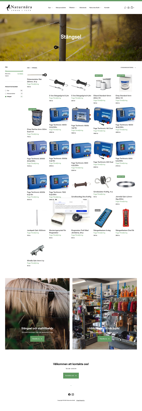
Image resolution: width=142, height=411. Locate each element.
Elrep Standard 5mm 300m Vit (123, 97)
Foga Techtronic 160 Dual (103, 128)
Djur (49, 7)
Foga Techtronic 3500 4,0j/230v (79, 164)
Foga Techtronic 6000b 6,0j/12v (36, 193)
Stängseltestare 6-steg (102, 230)
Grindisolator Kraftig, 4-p (103, 192)
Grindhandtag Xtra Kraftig (81, 197)
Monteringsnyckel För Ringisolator (57, 232)
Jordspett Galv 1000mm (36, 230)
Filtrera (20, 74)
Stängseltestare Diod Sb (125, 230)
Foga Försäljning (33, 84)
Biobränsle (83, 7)
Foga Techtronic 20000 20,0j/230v (36, 160)
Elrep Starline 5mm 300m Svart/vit (37, 131)
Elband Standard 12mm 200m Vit (102, 97)
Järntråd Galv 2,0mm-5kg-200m (124, 198)
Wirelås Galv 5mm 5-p (35, 261)
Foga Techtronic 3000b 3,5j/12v (58, 160)
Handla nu (36, 339)
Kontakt (106, 7)
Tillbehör (72, 7)
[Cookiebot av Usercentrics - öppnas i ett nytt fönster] (83, 199)
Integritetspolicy (80, 400)
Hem (28, 67)
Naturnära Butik (94, 7)
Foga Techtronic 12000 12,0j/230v (58, 126)
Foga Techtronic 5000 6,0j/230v (124, 160)
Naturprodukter (61, 7)
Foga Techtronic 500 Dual (103, 162)
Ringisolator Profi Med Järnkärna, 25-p (79, 232)
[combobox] (128, 67)
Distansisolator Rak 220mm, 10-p (34, 80)
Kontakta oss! (69, 375)
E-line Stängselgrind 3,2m (59, 96)
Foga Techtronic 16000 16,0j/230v (124, 126)
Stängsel (9, 96)
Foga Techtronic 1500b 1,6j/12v (80, 127)
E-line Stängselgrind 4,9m (81, 96)
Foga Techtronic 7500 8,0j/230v (57, 193)
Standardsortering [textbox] (127, 67)
